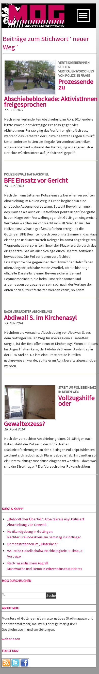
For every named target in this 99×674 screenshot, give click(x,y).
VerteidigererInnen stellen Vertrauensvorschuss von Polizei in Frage (76, 69)
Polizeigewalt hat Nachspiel (26, 174)
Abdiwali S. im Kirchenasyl (40, 317)
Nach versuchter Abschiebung (28, 311)
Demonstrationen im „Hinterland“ (32, 544)
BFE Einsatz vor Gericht (36, 180)
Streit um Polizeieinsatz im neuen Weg (77, 389)
